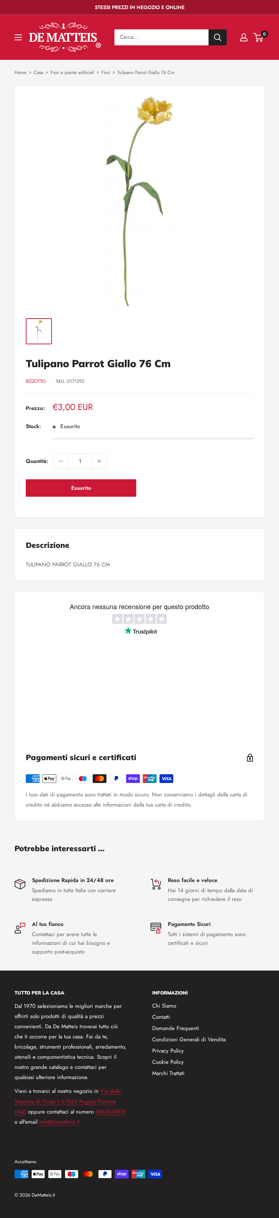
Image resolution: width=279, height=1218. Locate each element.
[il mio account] (243, 37)
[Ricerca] (218, 37)
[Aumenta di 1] (99, 461)
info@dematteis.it (59, 1122)
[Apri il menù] (18, 37)
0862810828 (111, 1112)
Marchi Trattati (168, 1073)
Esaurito (81, 488)
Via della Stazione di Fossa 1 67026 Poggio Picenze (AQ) (68, 1101)
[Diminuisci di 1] (60, 461)
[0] (258, 37)
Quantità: (37, 461)
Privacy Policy (168, 1051)
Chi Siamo (164, 1006)
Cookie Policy (168, 1062)
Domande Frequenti (175, 1028)
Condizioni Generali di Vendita (189, 1039)
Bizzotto (35, 381)
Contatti (161, 1017)
